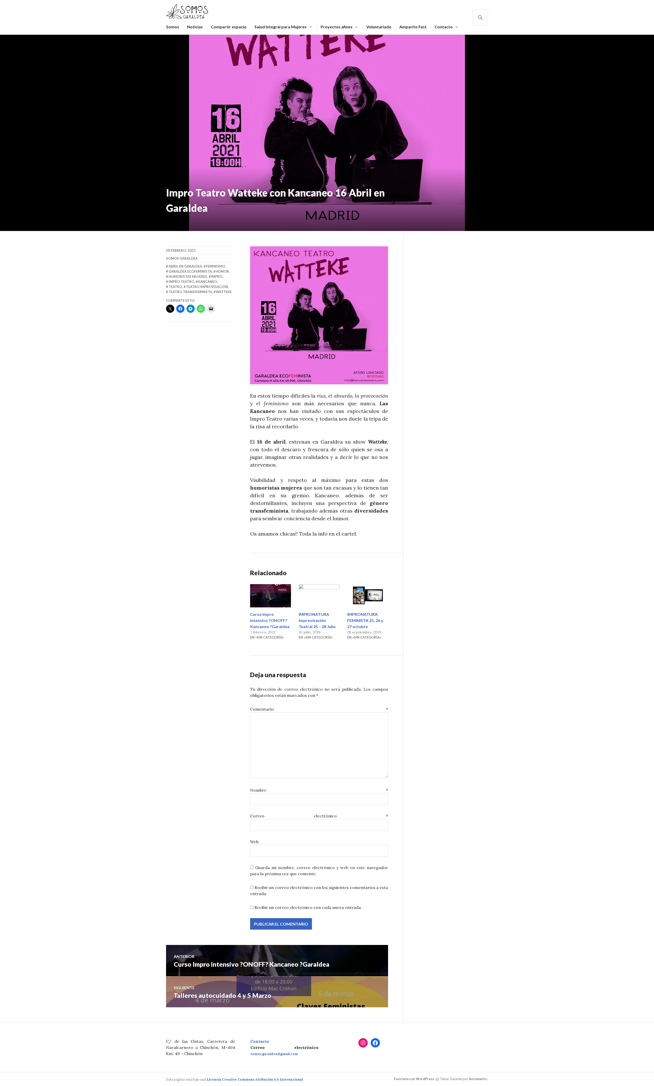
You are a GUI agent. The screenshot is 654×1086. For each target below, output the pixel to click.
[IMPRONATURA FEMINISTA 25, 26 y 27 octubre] (367, 595)
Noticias (195, 26)
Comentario (319, 709)
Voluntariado (378, 26)
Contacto (444, 26)
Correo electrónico (319, 815)
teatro (175, 287)
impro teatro (181, 282)
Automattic (478, 1079)
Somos (172, 26)
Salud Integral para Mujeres (280, 26)
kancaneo (207, 282)
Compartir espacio (229, 26)
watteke (224, 292)
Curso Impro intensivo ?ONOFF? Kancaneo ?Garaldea (269, 620)
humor (222, 271)
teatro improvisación (207, 287)
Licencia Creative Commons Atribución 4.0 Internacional (255, 1079)
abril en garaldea (185, 266)
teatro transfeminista (190, 292)
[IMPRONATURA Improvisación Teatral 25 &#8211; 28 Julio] (319, 595)
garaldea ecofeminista (190, 271)
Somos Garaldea (181, 258)
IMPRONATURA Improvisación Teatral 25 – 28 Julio (317, 620)
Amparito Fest (413, 26)
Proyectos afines (337, 26)
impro (216, 276)
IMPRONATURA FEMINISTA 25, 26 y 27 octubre (365, 620)
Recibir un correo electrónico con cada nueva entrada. (308, 907)
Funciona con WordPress (414, 1079)
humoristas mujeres (188, 276)
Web (254, 841)
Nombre (319, 790)
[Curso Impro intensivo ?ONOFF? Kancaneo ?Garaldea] (270, 595)
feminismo (215, 266)
